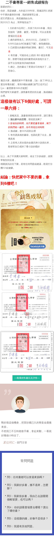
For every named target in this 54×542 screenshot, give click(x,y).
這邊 (19, 36)
